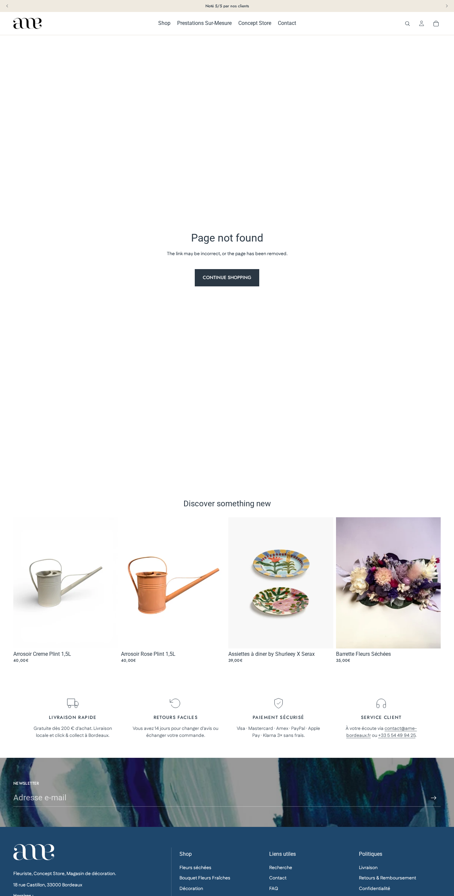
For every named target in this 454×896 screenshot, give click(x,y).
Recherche (280, 867)
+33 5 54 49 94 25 (396, 735)
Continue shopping (227, 277)
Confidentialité (374, 888)
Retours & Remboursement (387, 878)
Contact (277, 878)
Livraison (368, 867)
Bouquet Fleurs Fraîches (204, 878)
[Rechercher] (407, 23)
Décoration (191, 888)
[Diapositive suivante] (323, 583)
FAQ (273, 888)
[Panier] (436, 23)
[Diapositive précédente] (238, 583)
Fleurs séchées (195, 867)
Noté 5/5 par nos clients (227, 6)
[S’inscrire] (434, 798)
